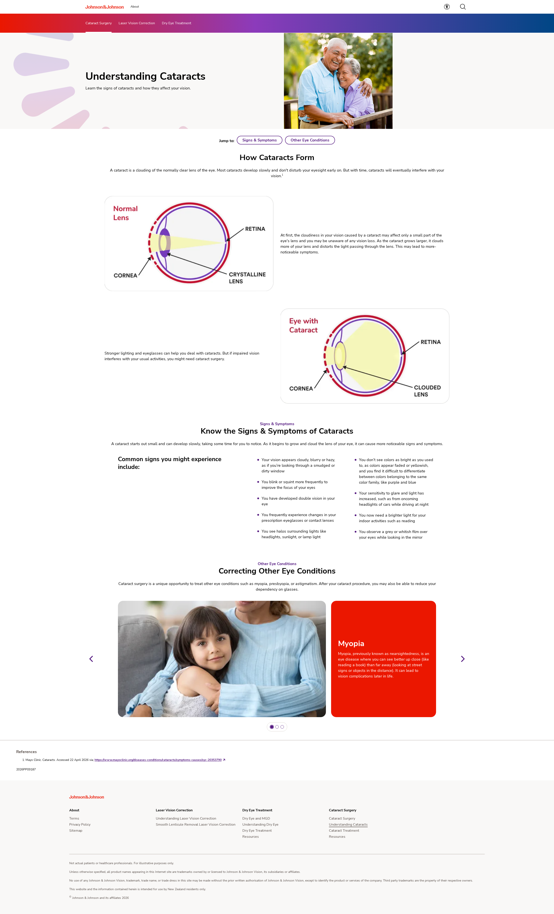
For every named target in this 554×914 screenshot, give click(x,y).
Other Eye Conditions (310, 140)
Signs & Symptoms (259, 140)
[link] (447, 6)
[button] (463, 6)
